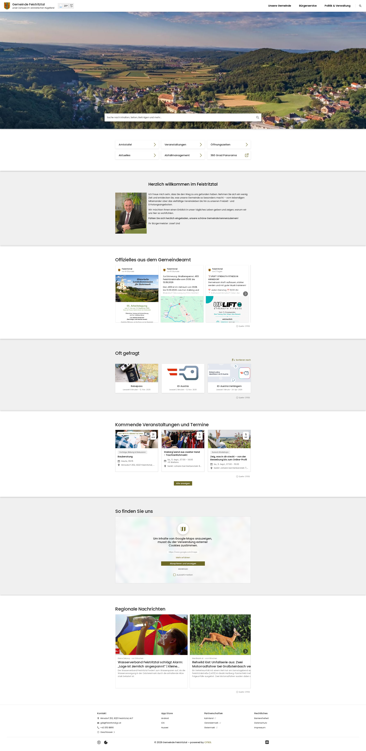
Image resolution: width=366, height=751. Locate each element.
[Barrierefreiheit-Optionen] (99, 742)
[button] (131, 213)
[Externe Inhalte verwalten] (106, 742)
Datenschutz (260, 722)
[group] (183, 294)
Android (165, 718)
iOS (163, 722)
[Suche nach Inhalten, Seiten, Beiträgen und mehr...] (257, 117)
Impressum (259, 727)
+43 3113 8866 (107, 727)
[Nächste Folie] (245, 293)
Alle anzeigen (183, 483)
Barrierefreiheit (261, 718)
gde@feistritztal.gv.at (110, 722)
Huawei (164, 727)
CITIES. (208, 742)
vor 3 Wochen (137, 658)
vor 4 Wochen (211, 658)
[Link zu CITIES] (267, 742)
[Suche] (360, 6)
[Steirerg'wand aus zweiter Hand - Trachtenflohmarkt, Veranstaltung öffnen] (183, 451)
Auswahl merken (185, 574)
